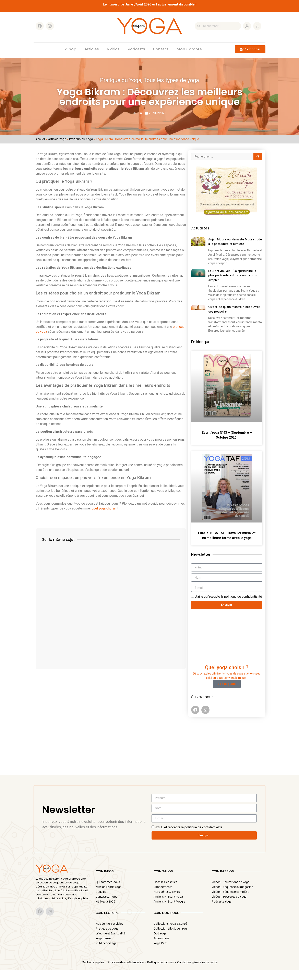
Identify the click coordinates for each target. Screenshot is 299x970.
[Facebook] (40, 26)
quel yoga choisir (104, 508)
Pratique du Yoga (81, 139)
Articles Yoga (57, 139)
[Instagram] (50, 26)
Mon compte (189, 49)
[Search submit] (257, 156)
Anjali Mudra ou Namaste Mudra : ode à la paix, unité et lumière (235, 241)
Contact (160, 49)
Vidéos (113, 49)
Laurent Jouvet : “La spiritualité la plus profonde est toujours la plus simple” (232, 275)
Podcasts (136, 49)
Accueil (40, 139)
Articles (91, 49)
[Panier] (257, 26)
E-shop (69, 49)
